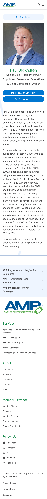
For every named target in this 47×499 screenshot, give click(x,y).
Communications (10, 421)
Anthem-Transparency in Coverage (16, 289)
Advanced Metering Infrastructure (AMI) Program (21, 331)
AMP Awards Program (13, 342)
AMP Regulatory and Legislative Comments (19, 272)
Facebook (11, 442)
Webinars (7, 411)
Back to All (25, 17)
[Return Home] (23, 309)
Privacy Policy (9, 483)
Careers (6, 384)
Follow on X (25, 99)
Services (9, 323)
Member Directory (11, 416)
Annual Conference (12, 347)
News (5, 389)
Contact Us (8, 369)
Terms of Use (9, 489)
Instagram (11, 462)
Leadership (8, 379)
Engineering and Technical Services (19, 352)
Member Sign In (10, 406)
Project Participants (12, 426)
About (7, 363)
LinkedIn (11, 447)
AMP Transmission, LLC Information (15, 281)
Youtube (11, 457)
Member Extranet (15, 400)
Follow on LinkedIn (25, 92)
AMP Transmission (11, 337)
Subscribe (7, 374)
